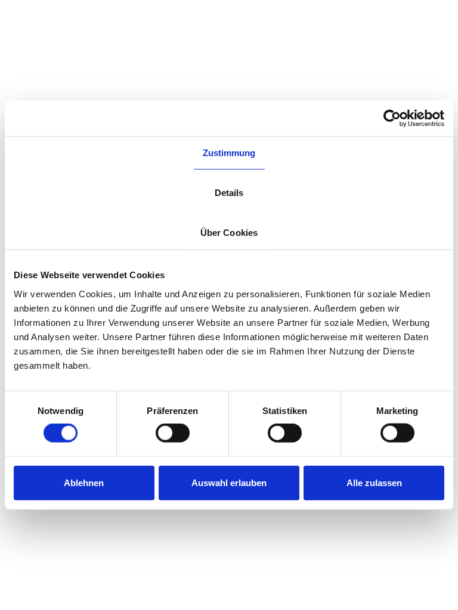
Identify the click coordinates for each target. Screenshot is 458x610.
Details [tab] (229, 193)
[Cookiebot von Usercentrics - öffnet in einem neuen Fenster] (392, 118)
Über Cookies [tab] (229, 233)
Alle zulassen (374, 482)
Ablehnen (84, 482)
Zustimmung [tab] (229, 153)
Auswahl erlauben (229, 482)
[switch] (173, 433)
